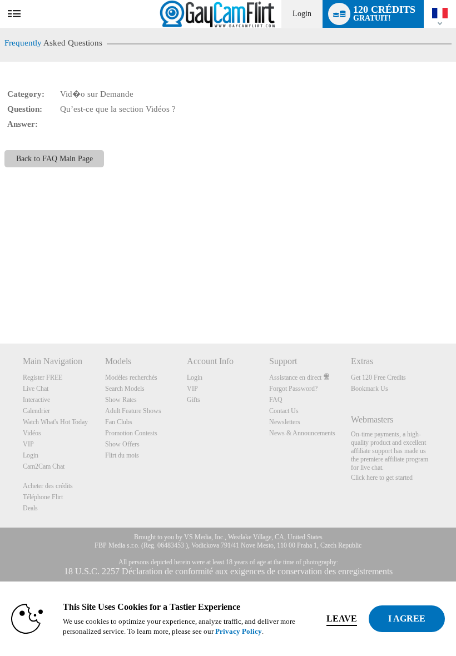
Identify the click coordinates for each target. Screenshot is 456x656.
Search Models (125, 388)
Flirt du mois (122, 455)
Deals (30, 508)
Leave (341, 618)
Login (302, 13)
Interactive (36, 400)
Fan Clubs (118, 422)
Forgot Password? (293, 388)
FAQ (275, 400)
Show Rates (121, 400)
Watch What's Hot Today (55, 422)
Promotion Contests (131, 433)
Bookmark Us (369, 388)
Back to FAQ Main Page (54, 159)
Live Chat (35, 388)
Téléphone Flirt (43, 497)
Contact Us (284, 411)
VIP (28, 444)
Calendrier (36, 411)
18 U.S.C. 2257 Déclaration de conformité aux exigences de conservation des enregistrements (228, 571)
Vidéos (32, 433)
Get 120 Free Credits (378, 377)
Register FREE (42, 377)
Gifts (193, 400)
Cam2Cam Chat (44, 466)
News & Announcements (302, 433)
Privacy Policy (238, 631)
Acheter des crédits (48, 486)
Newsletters (284, 422)
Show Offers (122, 444)
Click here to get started (382, 477)
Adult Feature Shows (133, 411)
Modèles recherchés (131, 377)
